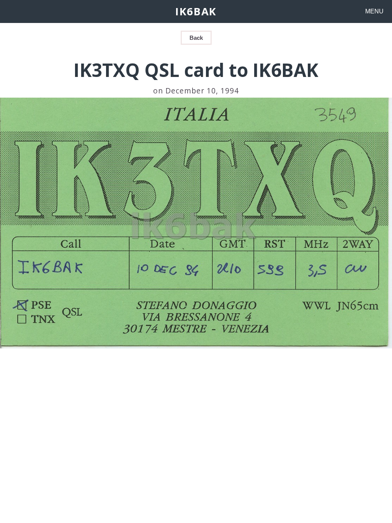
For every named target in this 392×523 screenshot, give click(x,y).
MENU (374, 11)
